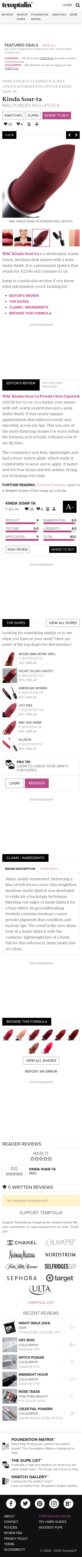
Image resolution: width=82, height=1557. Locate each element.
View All (49, 45)
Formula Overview (51, 485)
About (9, 1516)
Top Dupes (19, 301)
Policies (10, 1527)
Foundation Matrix (40, 16)
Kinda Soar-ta (22, 99)
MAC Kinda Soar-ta (20, 253)
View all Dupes (63, 623)
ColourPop (13, 65)
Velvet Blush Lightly (36, 671)
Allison (25, 740)
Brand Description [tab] (20, 869)
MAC (7, 105)
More (73, 14)
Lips (58, 81)
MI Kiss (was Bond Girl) (37, 654)
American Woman (33, 688)
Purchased (49, 386)
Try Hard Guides (52, 1522)
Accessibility (14, 1550)
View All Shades (41, 1060)
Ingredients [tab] (49, 869)
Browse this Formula (30, 313)
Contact (11, 1522)
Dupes (33, 115)
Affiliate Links (52, 383)
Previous (69, 135)
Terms (9, 1544)
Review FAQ (13, 1533)
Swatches (59, 14)
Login (67, 5)
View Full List (41, 1302)
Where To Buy (62, 549)
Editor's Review (24, 296)
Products (25, 81)
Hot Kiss (25, 705)
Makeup (45, 81)
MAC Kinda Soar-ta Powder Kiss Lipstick (41, 396)
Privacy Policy (16, 1539)
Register (37, 783)
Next (76, 135)
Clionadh (11, 58)
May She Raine (30, 723)
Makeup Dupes (22, 16)
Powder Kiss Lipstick (39, 86)
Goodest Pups (50, 1527)
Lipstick (9, 86)
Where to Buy (56, 115)
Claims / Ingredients (29, 307)
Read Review (18, 549)
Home (7, 81)
